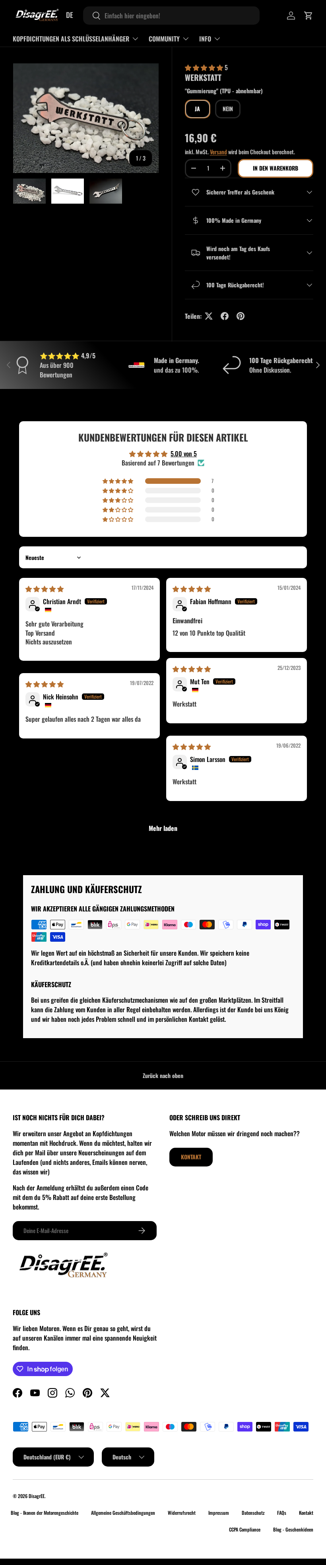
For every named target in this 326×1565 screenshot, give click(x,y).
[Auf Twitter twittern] (209, 316)
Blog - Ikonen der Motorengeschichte (44, 1512)
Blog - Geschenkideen (293, 1529)
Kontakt (191, 1157)
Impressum (218, 1512)
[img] (44, 588)
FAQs (281, 1512)
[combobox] (171, 15)
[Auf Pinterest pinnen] (240, 316)
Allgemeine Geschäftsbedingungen (123, 1512)
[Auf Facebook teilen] (225, 316)
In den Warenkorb (275, 168)
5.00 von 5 (184, 453)
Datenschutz (253, 1512)
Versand (218, 151)
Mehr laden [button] (163, 828)
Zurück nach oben (163, 1075)
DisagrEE (37, 1495)
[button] (308, 15)
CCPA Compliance (244, 1529)
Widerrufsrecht (182, 1512)
